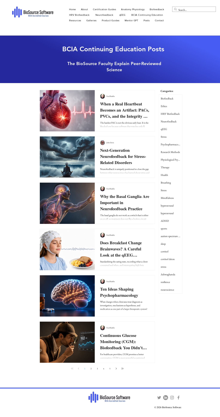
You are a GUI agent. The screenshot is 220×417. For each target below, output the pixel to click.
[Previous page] (78, 368)
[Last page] (122, 368)
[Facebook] (178, 397)
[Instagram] (172, 397)
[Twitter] (159, 397)
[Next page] (116, 368)
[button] (84, 9)
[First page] (72, 368)
